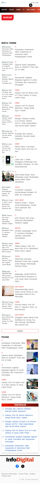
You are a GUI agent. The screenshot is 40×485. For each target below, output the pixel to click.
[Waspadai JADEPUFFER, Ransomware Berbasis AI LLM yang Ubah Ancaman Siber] (8, 276)
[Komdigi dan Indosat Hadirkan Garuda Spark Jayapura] (8, 135)
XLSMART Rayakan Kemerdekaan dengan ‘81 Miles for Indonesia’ (26, 192)
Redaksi (32, 474)
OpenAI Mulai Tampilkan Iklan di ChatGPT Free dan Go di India (26, 67)
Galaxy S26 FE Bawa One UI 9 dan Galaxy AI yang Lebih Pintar (26, 95)
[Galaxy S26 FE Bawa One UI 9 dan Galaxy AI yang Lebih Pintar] (8, 94)
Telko (11, 9)
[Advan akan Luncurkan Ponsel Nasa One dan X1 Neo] (8, 148)
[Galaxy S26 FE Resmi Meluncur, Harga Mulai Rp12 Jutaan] (8, 107)
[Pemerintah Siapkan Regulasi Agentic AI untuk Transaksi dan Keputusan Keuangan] (8, 79)
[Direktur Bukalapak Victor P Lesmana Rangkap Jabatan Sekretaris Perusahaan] (8, 232)
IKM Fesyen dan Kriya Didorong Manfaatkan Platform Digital (24, 220)
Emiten (4, 9)
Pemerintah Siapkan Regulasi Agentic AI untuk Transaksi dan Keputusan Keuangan (20, 439)
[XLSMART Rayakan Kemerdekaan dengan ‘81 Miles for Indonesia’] (8, 191)
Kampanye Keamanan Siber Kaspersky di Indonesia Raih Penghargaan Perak (14, 345)
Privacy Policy (23, 474)
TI (23, 9)
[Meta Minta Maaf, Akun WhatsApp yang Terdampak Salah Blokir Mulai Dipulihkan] (8, 176)
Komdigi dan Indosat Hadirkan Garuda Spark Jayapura (25, 136)
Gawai (18, 9)
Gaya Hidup (31, 9)
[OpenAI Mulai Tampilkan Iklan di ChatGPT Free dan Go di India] (8, 66)
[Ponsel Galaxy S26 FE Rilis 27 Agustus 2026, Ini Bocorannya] (8, 306)
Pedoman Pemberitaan (9, 474)
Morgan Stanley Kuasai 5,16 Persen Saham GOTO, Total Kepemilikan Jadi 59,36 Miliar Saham (19, 424)
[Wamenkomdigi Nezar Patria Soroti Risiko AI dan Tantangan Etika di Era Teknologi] (8, 291)
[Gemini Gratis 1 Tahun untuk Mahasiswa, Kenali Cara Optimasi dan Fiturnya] (8, 204)
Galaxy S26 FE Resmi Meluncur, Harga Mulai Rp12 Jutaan (24, 108)
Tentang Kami (6, 476)
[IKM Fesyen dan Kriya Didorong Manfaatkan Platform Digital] (8, 219)
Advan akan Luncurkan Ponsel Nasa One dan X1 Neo (26, 149)
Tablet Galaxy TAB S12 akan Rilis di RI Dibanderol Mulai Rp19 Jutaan (26, 248)
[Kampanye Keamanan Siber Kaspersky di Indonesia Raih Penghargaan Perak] (8, 51)
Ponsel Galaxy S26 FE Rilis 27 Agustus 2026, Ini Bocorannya (26, 307)
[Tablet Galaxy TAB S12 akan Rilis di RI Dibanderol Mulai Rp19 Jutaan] (8, 247)
